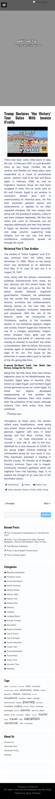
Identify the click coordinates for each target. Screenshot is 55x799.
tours (6, 719)
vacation (32, 718)
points (6, 715)
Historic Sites (12, 594)
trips (21, 719)
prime (13, 715)
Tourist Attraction (14, 642)
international (9, 702)
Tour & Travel (12, 634)
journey (29, 702)
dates (10, 489)
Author (27, 485)
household (10, 698)
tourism (34, 715)
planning (35, 711)
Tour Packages (13, 638)
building (21, 686)
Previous (10, 503)
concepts (36, 686)
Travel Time (12, 660)
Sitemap (7, 755)
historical (26, 694)
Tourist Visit (12, 647)
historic (17, 694)
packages (8, 710)
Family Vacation (13, 586)
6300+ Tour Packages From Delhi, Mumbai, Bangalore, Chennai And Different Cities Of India (25, 540)
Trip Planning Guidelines (17, 546)
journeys (39, 703)
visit (21, 723)
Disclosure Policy (11, 750)
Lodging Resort (13, 616)
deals (17, 690)
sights (27, 715)
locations (8, 706)
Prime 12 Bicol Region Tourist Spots (22, 550)
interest (36, 698)
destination (26, 690)
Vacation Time (13, 664)
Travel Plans (12, 656)
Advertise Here (10, 746)
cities (28, 686)
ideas (29, 698)
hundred (21, 698)
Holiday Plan (12, 603)
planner (25, 710)
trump (45, 489)
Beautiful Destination (16, 572)
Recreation (11, 625)
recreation (20, 715)
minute (26, 706)
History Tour (41, 485)
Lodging (10, 612)
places (16, 711)
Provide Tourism (14, 621)
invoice (33, 489)
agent (6, 686)
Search (46, 515)
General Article (13, 590)
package (39, 706)
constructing (8, 690)
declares (17, 489)
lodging (18, 706)
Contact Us (9, 742)
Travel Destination (14, 651)
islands (18, 703)
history (25, 489)
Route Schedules (14, 629)
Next (46, 503)
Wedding (11, 669)
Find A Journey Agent (16, 555)
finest (43, 690)
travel (13, 719)
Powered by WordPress (27, 787)
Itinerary (10, 607)
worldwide (28, 723)
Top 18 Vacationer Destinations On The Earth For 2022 (26, 534)
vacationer (11, 723)
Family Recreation (14, 581)
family (36, 690)
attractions (13, 686)
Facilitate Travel (14, 577)
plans (42, 710)
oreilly (39, 489)
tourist (42, 714)
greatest (7, 694)
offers (32, 706)
